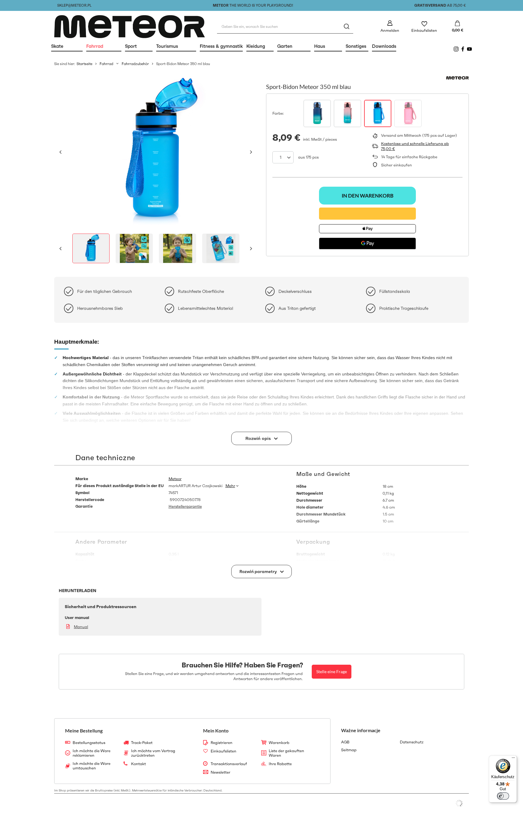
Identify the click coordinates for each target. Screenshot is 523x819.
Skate (67, 46)
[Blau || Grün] (317, 113)
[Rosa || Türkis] (347, 113)
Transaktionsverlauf (229, 764)
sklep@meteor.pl (74, 5)
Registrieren (221, 742)
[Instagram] (456, 49)
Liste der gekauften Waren (286, 753)
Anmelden (389, 30)
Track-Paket (142, 742)
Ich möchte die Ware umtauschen (91, 766)
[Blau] (377, 113)
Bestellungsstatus (89, 742)
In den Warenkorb (367, 195)
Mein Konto (216, 730)
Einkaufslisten (424, 30)
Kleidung (260, 46)
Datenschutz (411, 742)
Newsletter (220, 772)
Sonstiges (356, 46)
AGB (345, 742)
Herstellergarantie (185, 506)
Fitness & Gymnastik (221, 46)
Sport (139, 46)
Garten (294, 46)
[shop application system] (459, 803)
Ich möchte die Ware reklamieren (91, 753)
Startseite (84, 63)
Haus (328, 46)
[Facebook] (462, 49)
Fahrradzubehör (135, 63)
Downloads (384, 46)
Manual (81, 626)
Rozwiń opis (258, 438)
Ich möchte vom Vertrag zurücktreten (153, 753)
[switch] (503, 796)
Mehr (230, 485)
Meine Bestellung (84, 730)
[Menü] (513, 759)
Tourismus (176, 46)
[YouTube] (469, 49)
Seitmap (349, 750)
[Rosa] (408, 113)
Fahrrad (103, 46)
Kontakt (138, 764)
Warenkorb (279, 742)
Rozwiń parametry (258, 571)
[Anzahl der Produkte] (283, 157)
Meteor (175, 479)
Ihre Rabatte (280, 764)
